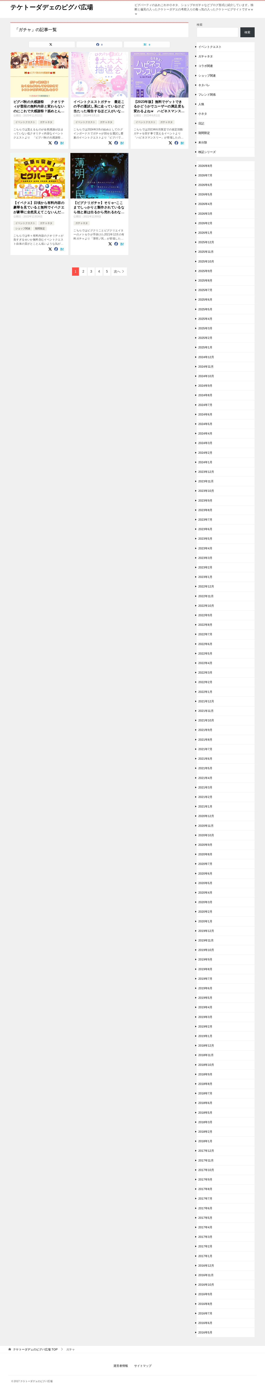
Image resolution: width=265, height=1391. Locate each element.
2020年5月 (205, 883)
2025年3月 (205, 328)
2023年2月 (205, 567)
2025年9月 (205, 271)
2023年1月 (205, 577)
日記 (201, 123)
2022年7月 (205, 634)
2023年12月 (206, 471)
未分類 (202, 142)
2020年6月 (205, 873)
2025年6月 (205, 299)
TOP (35, 1349)
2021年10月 (206, 720)
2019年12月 (206, 931)
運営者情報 (120, 1365)
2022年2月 (205, 682)
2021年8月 (205, 739)
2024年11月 (206, 366)
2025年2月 (205, 337)
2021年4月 (205, 778)
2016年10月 (206, 1284)
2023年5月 (205, 538)
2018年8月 (205, 1083)
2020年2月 (205, 911)
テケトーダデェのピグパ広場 (51, 7)
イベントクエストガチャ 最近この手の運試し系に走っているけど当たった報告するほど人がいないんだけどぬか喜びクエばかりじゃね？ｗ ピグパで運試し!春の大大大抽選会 (98, 106)
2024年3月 (205, 443)
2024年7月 (205, 405)
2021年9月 (205, 730)
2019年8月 (205, 969)
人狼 (201, 104)
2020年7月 (205, 863)
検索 (199, 24)
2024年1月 (205, 462)
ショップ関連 (22, 228)
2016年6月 (205, 1323)
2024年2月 (205, 452)
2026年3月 (205, 213)
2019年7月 (205, 978)
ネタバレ (204, 85)
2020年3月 (205, 902)
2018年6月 (205, 1103)
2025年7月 (205, 290)
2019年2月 (205, 1026)
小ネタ (202, 113)
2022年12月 (206, 586)
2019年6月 (205, 988)
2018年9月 (205, 1074)
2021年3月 (205, 787)
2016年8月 (205, 1304)
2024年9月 (205, 385)
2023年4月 (205, 548)
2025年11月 (206, 251)
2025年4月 (205, 318)
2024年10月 (206, 376)
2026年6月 (205, 185)
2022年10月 (206, 605)
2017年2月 (205, 1246)
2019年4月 (205, 1007)
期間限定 (40, 228)
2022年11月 (206, 596)
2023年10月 (206, 490)
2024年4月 (205, 433)
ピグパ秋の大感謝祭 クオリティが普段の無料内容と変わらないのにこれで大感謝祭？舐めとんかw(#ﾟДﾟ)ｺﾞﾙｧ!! (38, 106)
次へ (117, 271)
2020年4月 (205, 892)
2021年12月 (206, 701)
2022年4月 (205, 663)
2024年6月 (205, 414)
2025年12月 (206, 242)
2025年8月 (205, 280)
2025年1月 (205, 347)
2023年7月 (205, 519)
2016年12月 (206, 1265)
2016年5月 (205, 1332)
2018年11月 (206, 1055)
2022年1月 (205, 691)
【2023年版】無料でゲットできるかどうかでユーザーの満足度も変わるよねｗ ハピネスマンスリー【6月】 (159, 106)
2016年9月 (205, 1294)
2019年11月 (206, 940)
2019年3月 (205, 1017)
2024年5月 (205, 424)
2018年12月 (206, 1045)
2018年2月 (205, 1131)
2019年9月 (205, 959)
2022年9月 (205, 615)
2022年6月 (205, 644)
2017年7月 (205, 1198)
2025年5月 (205, 309)
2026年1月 (205, 232)
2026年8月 (205, 165)
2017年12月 (206, 1150)
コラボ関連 (205, 65)
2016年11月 (206, 1275)
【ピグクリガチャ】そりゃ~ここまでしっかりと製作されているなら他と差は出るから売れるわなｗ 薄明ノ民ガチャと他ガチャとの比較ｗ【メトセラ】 (99, 207)
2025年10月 (206, 261)
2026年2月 (205, 223)
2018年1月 (205, 1141)
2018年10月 (206, 1064)
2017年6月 (205, 1208)
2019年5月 (205, 997)
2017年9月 (205, 1179)
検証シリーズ (207, 152)
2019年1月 (205, 1036)
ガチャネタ (46, 122)
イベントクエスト (25, 122)
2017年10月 (206, 1170)
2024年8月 (205, 395)
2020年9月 (205, 844)
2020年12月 (206, 816)
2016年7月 (205, 1313)
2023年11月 (206, 481)
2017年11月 (206, 1160)
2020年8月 (205, 854)
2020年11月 (206, 825)
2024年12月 (206, 357)
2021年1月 (205, 806)
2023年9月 (205, 500)
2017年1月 (205, 1256)
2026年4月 (205, 204)
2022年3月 (205, 672)
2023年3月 (205, 558)
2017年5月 (205, 1217)
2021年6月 (205, 758)
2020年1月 (205, 921)
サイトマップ (143, 1365)
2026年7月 (205, 175)
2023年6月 (205, 529)
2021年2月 (205, 797)
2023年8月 (205, 510)
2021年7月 (205, 749)
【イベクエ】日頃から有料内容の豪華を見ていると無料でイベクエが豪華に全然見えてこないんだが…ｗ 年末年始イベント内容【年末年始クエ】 (38, 207)
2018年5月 (205, 1112)
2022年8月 (205, 624)
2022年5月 (205, 653)
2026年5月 (205, 194)
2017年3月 (205, 1236)
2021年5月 (205, 768)
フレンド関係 (207, 94)
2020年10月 (206, 835)
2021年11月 (206, 710)
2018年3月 (205, 1122)
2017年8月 (205, 1189)
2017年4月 (205, 1227)
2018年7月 (205, 1093)
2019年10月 (206, 950)
